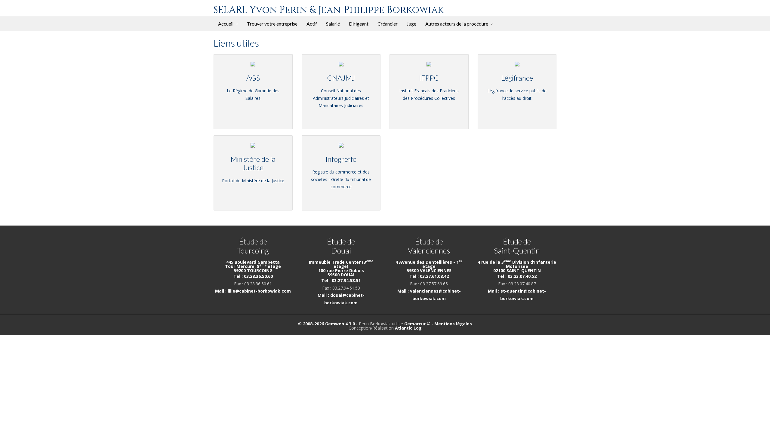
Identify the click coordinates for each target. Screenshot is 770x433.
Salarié (333, 23)
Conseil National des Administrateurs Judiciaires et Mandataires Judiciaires (341, 98)
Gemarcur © (417, 324)
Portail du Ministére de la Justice (253, 180)
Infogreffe (340, 159)
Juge (411, 23)
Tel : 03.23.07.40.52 (517, 276)
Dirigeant (358, 23)
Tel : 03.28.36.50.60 (253, 276)
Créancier (387, 23)
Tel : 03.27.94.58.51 (341, 280)
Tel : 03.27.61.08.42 (429, 276)
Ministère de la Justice (253, 163)
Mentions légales (453, 324)
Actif (311, 23)
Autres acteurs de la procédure (456, 23)
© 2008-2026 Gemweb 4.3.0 (326, 324)
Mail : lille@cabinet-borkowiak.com (253, 291)
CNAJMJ (341, 78)
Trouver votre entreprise (272, 23)
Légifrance (517, 78)
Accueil (225, 23)
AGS (253, 78)
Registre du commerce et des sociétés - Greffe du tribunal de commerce (341, 179)
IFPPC (429, 78)
